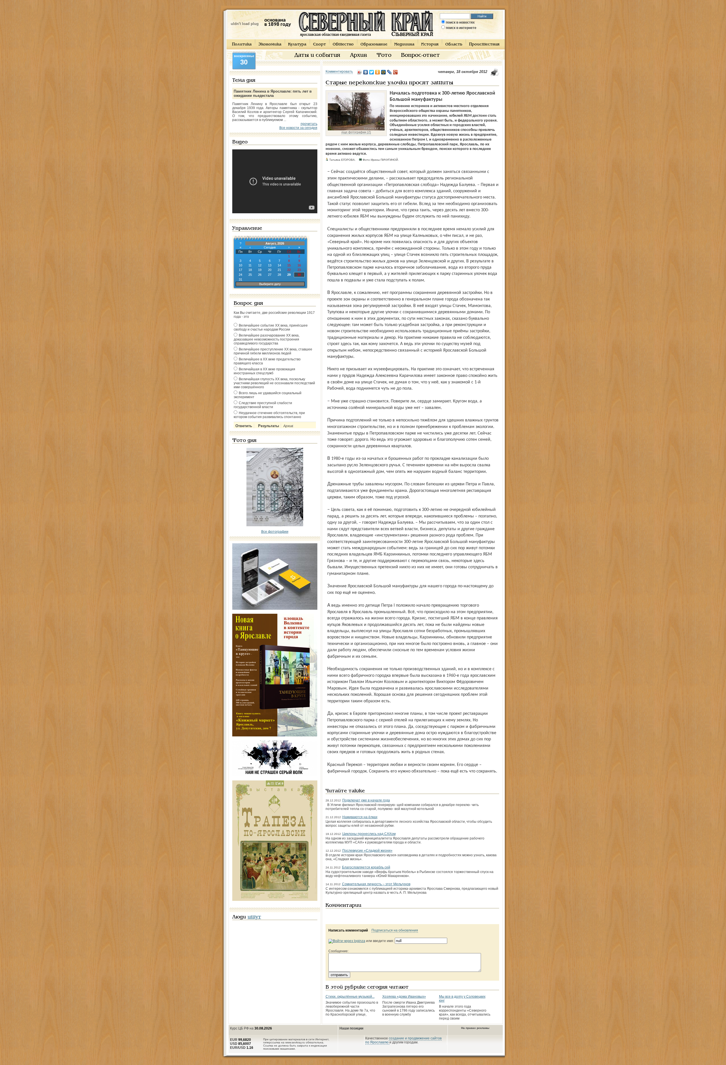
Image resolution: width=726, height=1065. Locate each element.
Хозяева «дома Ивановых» (404, 997)
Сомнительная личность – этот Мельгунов (376, 884)
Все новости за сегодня (298, 128)
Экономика (269, 44)
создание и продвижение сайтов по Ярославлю (403, 1040)
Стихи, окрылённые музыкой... (350, 997)
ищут (254, 917)
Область (453, 44)
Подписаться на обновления (395, 930)
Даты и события (317, 55)
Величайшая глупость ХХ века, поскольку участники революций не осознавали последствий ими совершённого (274, 383)
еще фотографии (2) (356, 132)
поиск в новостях (460, 22)
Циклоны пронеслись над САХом (369, 834)
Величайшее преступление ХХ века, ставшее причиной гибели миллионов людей (273, 351)
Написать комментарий (348, 930)
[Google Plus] (395, 72)
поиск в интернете (461, 28)
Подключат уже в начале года (366, 800)
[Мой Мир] (384, 72)
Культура (297, 44)
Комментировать (339, 72)
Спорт (319, 44)
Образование (373, 44)
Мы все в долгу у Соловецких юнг (462, 999)
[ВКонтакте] (366, 72)
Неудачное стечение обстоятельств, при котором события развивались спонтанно (269, 415)
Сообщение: (338, 951)
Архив (358, 55)
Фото (384, 55)
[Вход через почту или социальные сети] (346, 941)
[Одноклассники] (378, 72)
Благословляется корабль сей (366, 867)
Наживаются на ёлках (359, 817)
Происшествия (484, 44)
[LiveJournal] (389, 72)
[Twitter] (372, 72)
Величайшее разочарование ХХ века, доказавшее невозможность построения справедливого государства (266, 339)
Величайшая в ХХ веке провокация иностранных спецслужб (264, 371)
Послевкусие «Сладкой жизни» (367, 851)
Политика (242, 44)
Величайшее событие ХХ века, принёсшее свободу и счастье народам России (271, 327)
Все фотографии (274, 532)
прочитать (309, 124)
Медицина (404, 44)
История (429, 44)
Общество (343, 44)
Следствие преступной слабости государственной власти (263, 405)
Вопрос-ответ (420, 55)
